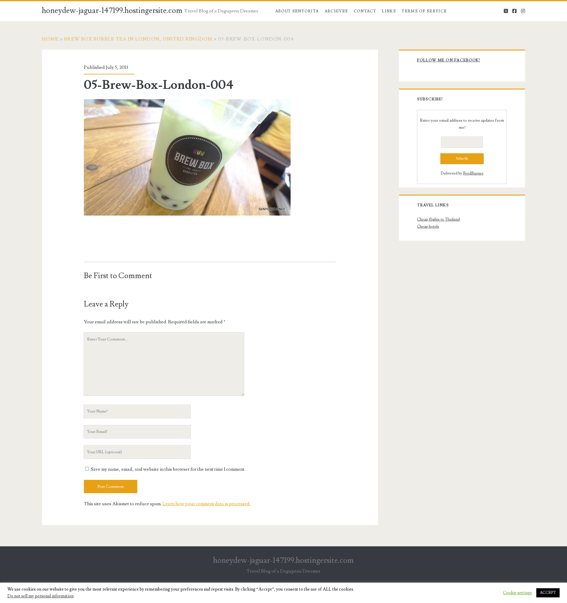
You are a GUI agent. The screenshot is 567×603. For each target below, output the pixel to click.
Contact (365, 11)
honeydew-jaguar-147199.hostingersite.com (112, 11)
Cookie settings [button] (517, 593)
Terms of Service (424, 11)
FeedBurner (473, 173)
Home (50, 39)
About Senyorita (297, 11)
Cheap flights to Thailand (438, 219)
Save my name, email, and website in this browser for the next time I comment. (168, 469)
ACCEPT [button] (548, 592)
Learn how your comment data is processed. (206, 504)
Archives (336, 11)
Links (389, 11)
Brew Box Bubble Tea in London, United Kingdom (138, 39)
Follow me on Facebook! (448, 60)
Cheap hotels (428, 226)
